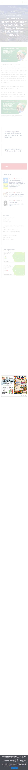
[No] (26, 762)
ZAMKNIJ (23, 395)
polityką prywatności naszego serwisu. (16, 765)
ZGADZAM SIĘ (14, 767)
